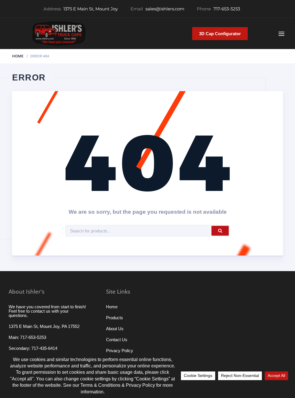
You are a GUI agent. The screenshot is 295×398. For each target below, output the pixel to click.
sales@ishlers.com (164, 9)
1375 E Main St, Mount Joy (90, 9)
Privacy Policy (119, 350)
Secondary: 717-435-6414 (33, 348)
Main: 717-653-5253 (27, 337)
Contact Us (116, 339)
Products (114, 317)
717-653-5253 (226, 9)
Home (17, 56)
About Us (115, 328)
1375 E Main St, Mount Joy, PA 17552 (44, 326)
